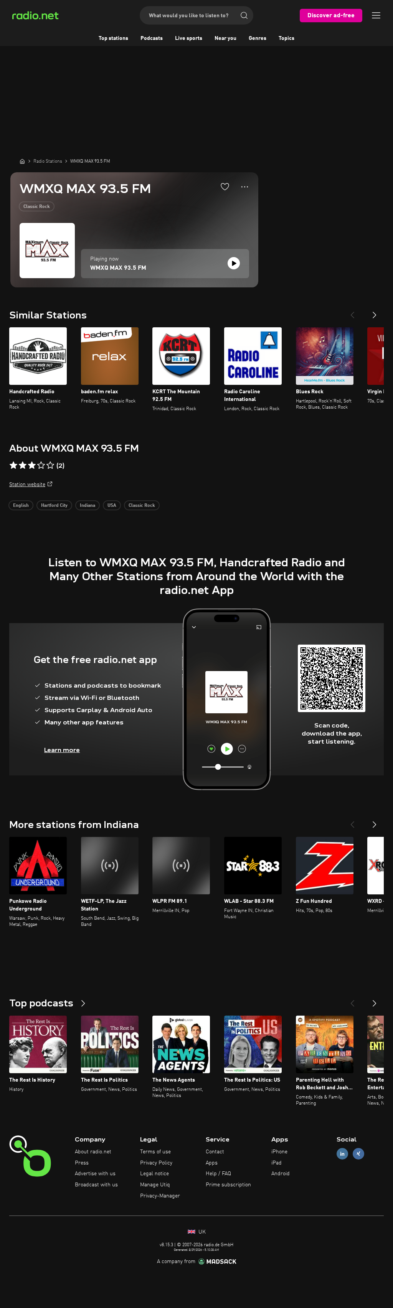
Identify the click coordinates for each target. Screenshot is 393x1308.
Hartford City (54, 505)
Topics (286, 38)
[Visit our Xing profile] (358, 1154)
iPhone (279, 1152)
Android (280, 1173)
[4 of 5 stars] (41, 465)
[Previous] (352, 312)
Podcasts (151, 38)
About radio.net (93, 1152)
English (21, 505)
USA (111, 505)
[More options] (244, 186)
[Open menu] (376, 15)
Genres (257, 38)
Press (82, 1163)
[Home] (22, 161)
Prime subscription (228, 1185)
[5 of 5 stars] (50, 465)
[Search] (244, 15)
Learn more (62, 750)
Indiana (87, 505)
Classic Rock (36, 207)
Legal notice (154, 1173)
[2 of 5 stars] (22, 465)
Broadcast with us (96, 1185)
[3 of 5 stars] (31, 465)
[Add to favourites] (225, 186)
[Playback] (234, 263)
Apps (212, 1163)
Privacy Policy (156, 1163)
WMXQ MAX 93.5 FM (118, 268)
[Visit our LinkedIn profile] (342, 1154)
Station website (27, 484)
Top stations (113, 38)
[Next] (374, 312)
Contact (215, 1152)
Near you (225, 38)
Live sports (188, 38)
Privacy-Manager (160, 1196)
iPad (276, 1163)
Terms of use (155, 1152)
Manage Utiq (155, 1185)
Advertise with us (95, 1173)
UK (201, 1232)
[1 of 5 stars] (13, 465)
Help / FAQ (218, 1173)
